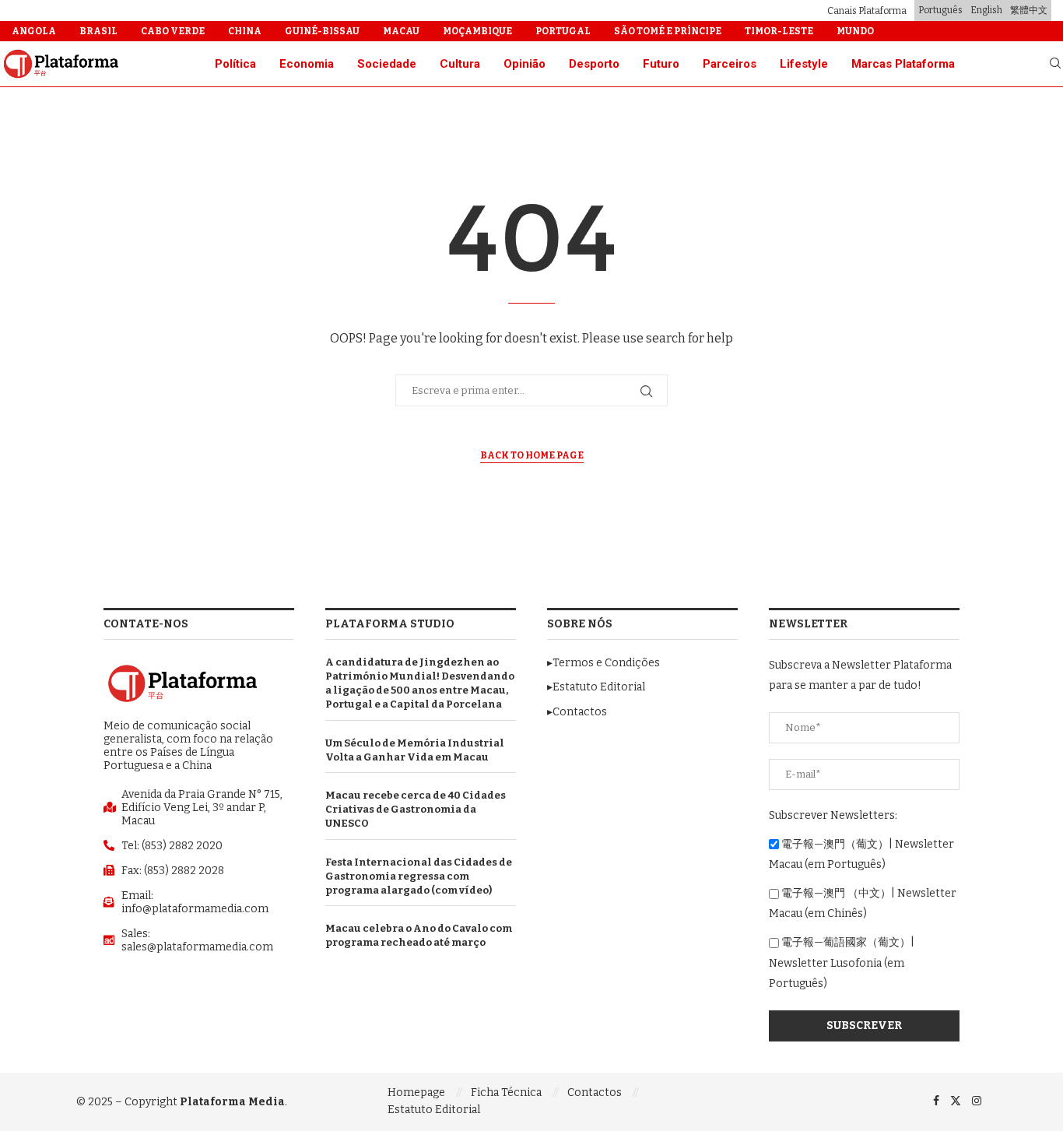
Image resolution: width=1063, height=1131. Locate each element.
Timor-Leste (779, 31)
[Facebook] (936, 1101)
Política (235, 64)
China (244, 31)
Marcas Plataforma (903, 64)
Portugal (563, 31)
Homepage (416, 1092)
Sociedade (386, 64)
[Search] (1055, 64)
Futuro (661, 64)
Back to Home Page (532, 455)
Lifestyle (804, 64)
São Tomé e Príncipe (667, 31)
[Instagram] (977, 1101)
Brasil (98, 31)
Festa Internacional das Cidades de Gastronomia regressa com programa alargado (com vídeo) (418, 876)
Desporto (594, 64)
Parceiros (729, 64)
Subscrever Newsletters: (833, 815)
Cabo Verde (173, 31)
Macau (401, 31)
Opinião (524, 64)
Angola (34, 31)
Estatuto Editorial (434, 1109)
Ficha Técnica (506, 1092)
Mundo (855, 31)
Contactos (594, 1092)
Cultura (460, 64)
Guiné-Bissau (322, 31)
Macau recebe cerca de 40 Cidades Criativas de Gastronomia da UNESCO (415, 809)
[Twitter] (956, 1101)
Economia (306, 64)
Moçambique (477, 31)
